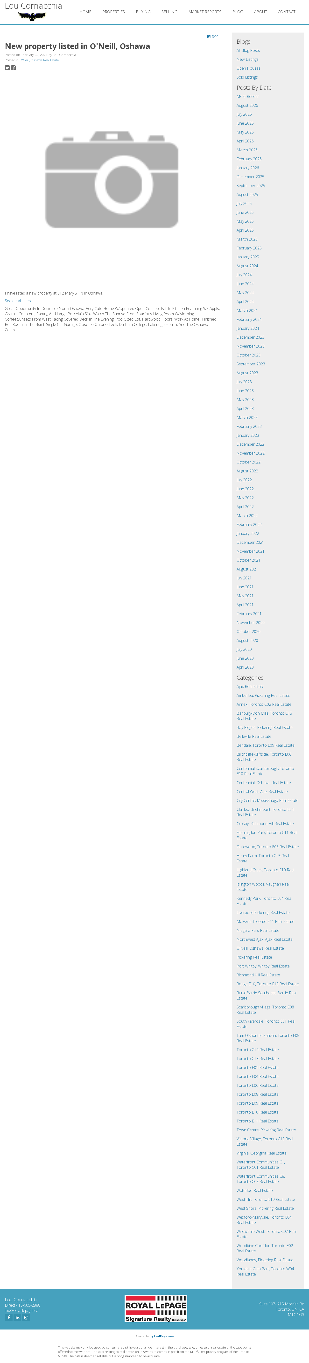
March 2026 (247, 150)
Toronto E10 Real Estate (258, 1112)
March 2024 (247, 310)
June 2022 (245, 488)
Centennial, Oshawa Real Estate (264, 782)
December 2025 (250, 176)
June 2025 (245, 212)
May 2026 (245, 132)
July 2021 (244, 578)
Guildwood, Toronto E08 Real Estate (268, 846)
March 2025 (247, 239)
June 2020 (245, 658)
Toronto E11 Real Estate (258, 1121)
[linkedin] (17, 1317)
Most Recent (248, 96)
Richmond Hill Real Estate (258, 975)
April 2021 (245, 604)
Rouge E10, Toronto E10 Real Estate (268, 984)
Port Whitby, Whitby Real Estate (263, 966)
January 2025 (248, 257)
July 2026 (244, 114)
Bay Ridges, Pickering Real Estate (265, 727)
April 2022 (245, 506)
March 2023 (247, 417)
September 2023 (251, 364)
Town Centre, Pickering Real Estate (266, 1130)
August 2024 (247, 266)
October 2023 (248, 355)
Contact (286, 11)
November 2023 (251, 346)
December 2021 (250, 542)
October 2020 (248, 631)
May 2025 (245, 221)
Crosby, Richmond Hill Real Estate (265, 823)
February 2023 (249, 426)
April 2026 (245, 141)
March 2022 (247, 515)
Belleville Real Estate (254, 736)
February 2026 (249, 158)
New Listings (248, 59)
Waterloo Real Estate (255, 1190)
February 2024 (249, 319)
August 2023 (247, 373)
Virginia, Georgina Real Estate (262, 1153)
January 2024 (248, 328)
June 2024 (245, 283)
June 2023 (245, 390)
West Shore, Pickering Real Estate (265, 1208)
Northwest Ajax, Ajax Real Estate (265, 939)
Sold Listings (247, 77)
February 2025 (249, 248)
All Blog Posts (248, 50)
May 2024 (245, 292)
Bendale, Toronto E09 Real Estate (266, 745)
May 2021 (245, 595)
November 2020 (251, 622)
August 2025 (247, 194)
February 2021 (249, 613)
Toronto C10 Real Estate (258, 1049)
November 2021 (251, 551)
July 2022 (244, 480)
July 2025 (244, 203)
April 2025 (245, 230)
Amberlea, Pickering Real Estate (263, 695)
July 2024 (244, 274)
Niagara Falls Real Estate (258, 930)
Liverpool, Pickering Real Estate (263, 912)
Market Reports (205, 11)
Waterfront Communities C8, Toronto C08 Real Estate (261, 1179)
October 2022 (248, 462)
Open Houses (248, 68)
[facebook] (9, 1317)
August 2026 (247, 105)
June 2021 (245, 587)
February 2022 (249, 524)
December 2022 (250, 444)
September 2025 (251, 185)
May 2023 (245, 399)
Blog (237, 11)
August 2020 (247, 640)
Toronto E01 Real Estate (258, 1067)
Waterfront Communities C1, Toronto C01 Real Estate (261, 1164)
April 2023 (245, 408)
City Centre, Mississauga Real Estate (267, 800)
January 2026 (248, 167)
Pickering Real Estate (254, 957)
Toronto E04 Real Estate (258, 1076)
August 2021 (247, 569)
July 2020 (244, 649)
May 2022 (245, 497)
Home (85, 11)
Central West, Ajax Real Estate (262, 791)
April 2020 (245, 667)
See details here (18, 300)
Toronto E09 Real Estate (258, 1103)
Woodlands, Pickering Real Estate (265, 1259)
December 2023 (250, 337)
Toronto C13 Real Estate (258, 1058)
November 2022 (251, 453)
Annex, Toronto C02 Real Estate (264, 704)
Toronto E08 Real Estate (258, 1094)
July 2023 (244, 381)
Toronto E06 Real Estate (258, 1085)
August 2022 (247, 471)
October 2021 (248, 560)
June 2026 (245, 123)
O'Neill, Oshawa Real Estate (39, 60)
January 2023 (248, 435)
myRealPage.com (161, 1336)
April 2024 (245, 301)
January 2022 (248, 533)
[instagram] (26, 1317)
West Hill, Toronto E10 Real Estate (266, 1199)
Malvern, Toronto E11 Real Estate (265, 921)
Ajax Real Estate (250, 686)
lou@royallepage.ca (21, 1310)
